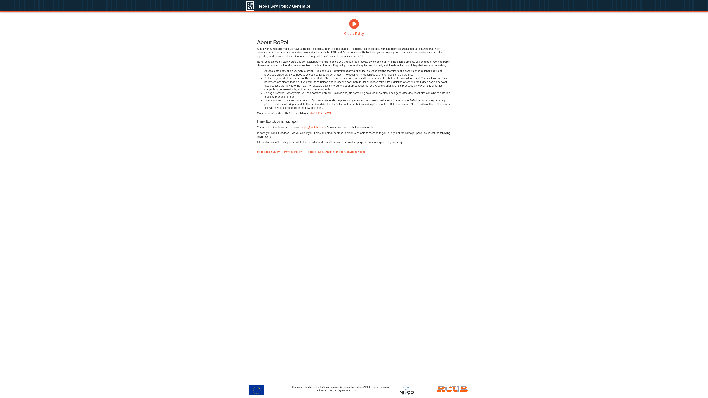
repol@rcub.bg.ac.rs (314, 127)
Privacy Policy (293, 151)
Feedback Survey (268, 151)
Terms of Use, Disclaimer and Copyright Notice (336, 151)
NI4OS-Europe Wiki (320, 113)
